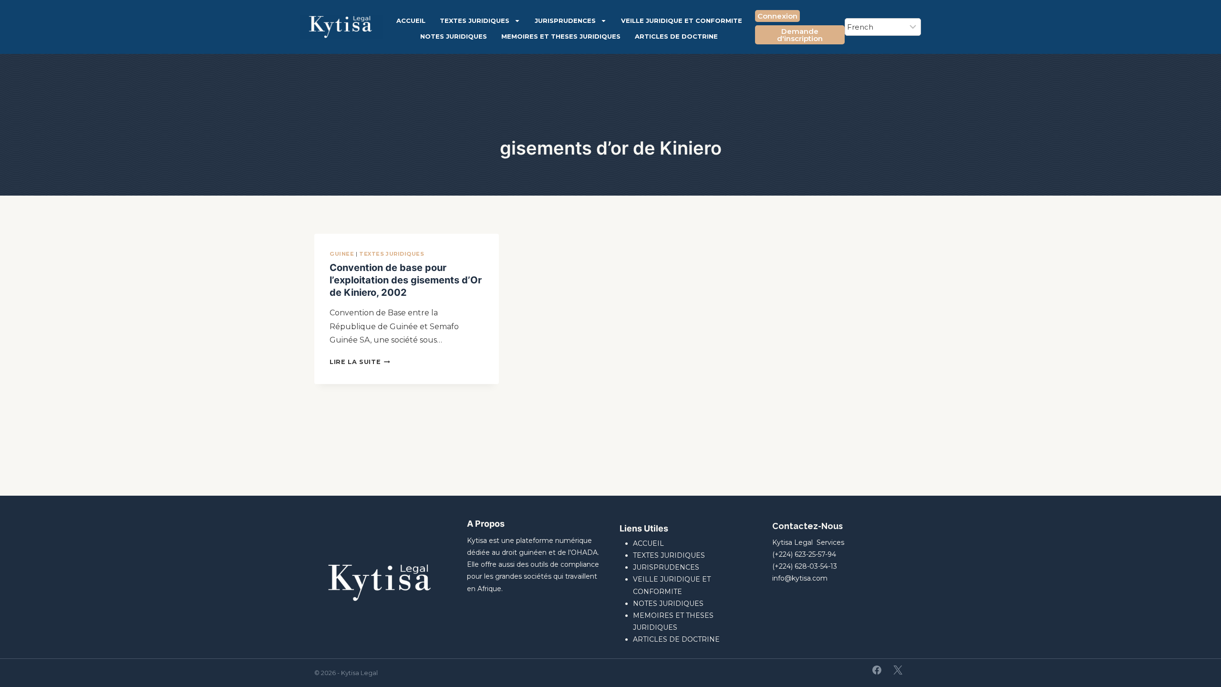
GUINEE (342, 253)
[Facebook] (877, 670)
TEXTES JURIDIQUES (474, 20)
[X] (898, 670)
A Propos (486, 524)
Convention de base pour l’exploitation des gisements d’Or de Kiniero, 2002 (406, 280)
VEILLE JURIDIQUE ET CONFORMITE (681, 20)
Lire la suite (360, 361)
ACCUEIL (410, 20)
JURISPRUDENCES (565, 20)
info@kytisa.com (800, 578)
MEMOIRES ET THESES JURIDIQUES (561, 36)
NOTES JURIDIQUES (453, 36)
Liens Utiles (644, 528)
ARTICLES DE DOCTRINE (676, 36)
